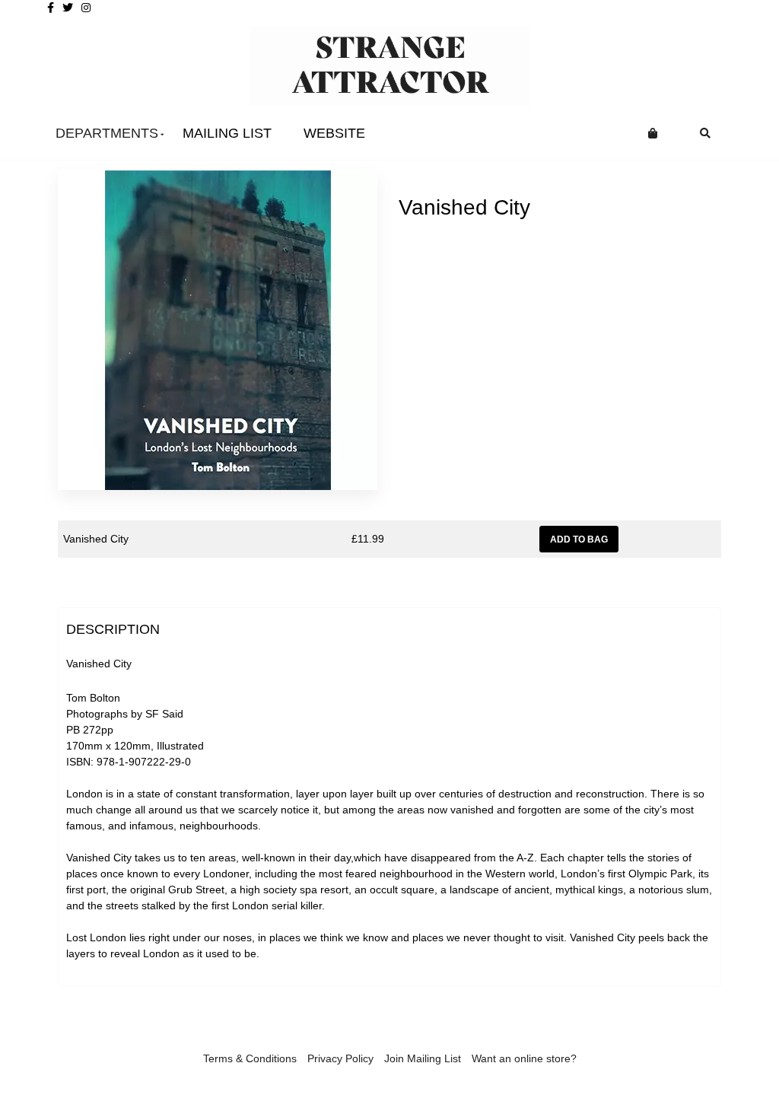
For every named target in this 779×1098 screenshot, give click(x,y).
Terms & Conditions (250, 1058)
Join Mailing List (422, 1058)
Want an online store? (524, 1058)
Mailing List (227, 133)
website (334, 133)
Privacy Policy (340, 1058)
